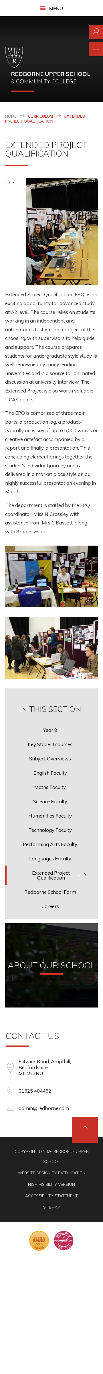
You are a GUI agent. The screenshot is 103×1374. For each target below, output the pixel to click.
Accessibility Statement (51, 1195)
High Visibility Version (51, 1184)
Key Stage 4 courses (50, 744)
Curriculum (40, 116)
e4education (72, 1172)
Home (11, 116)
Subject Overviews (50, 759)
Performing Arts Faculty (50, 844)
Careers (50, 906)
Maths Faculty (50, 787)
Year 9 (50, 730)
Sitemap (51, 1207)
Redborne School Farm (50, 892)
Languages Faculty (50, 859)
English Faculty (50, 773)
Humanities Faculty (50, 816)
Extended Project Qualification (45, 119)
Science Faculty (50, 801)
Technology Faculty (50, 830)
